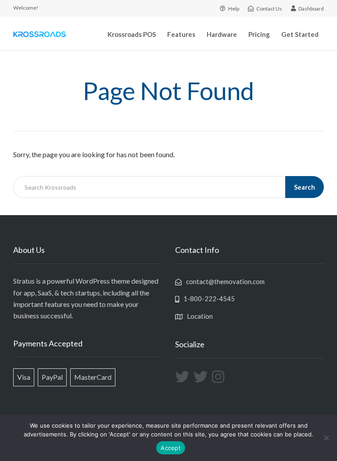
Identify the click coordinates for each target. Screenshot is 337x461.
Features (181, 34)
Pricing (259, 34)
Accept (171, 447)
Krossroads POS (132, 34)
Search (304, 187)
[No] (326, 437)
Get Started (300, 34)
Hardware (222, 34)
